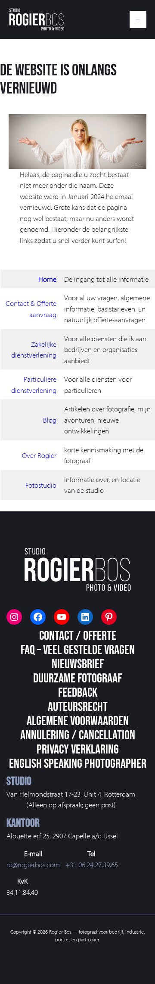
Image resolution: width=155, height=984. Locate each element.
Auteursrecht (78, 707)
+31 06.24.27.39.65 (91, 864)
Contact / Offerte (77, 636)
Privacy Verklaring (78, 749)
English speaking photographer (77, 764)
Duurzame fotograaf (77, 678)
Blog (49, 419)
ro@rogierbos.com (33, 864)
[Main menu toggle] (138, 19)
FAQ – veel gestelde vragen (78, 650)
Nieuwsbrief (78, 664)
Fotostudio (40, 484)
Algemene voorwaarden (78, 721)
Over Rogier (39, 455)
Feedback (77, 693)
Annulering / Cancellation (77, 735)
